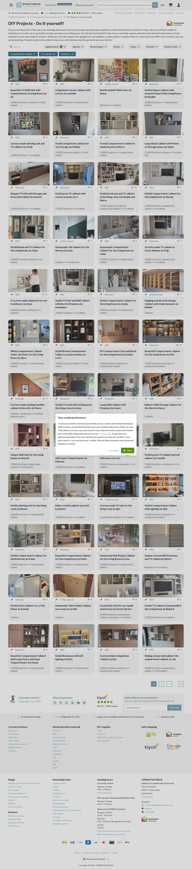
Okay (129, 450)
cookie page (105, 433)
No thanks (114, 450)
